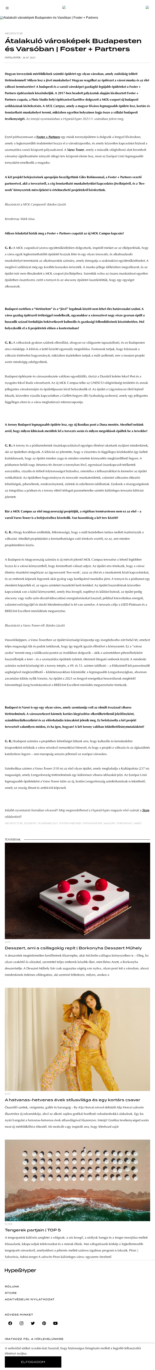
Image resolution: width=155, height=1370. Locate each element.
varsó (138, 823)
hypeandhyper (92, 823)
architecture (14, 34)
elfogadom (33, 1362)
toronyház (124, 823)
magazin (109, 823)
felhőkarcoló (48, 823)
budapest (30, 823)
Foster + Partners (48, 137)
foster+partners (70, 823)
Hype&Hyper (13, 58)
